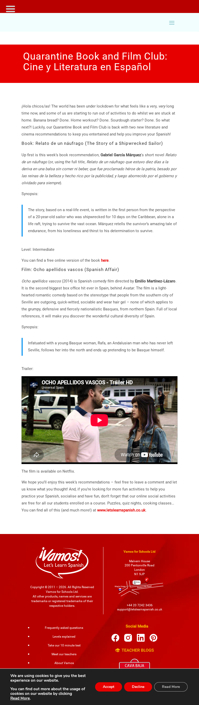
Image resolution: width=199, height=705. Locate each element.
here (105, 260)
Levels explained (64, 636)
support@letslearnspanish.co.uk (139, 609)
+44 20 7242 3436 (140, 605)
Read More (20, 698)
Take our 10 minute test (64, 645)
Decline (138, 686)
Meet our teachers (64, 654)
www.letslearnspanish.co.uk (121, 510)
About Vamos (64, 663)
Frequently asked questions (64, 628)
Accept (108, 686)
